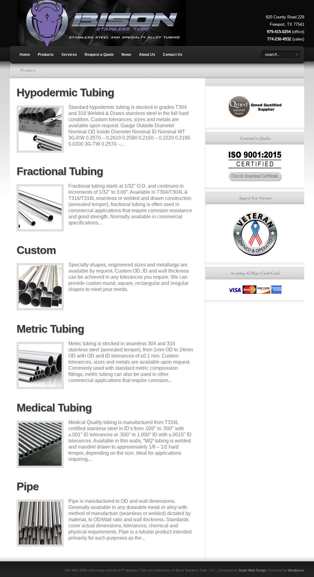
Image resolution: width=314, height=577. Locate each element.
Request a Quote (99, 54)
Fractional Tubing (60, 171)
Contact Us (172, 54)
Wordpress (296, 570)
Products (46, 54)
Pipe (28, 486)
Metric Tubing (50, 329)
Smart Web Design (252, 570)
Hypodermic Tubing (65, 92)
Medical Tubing (54, 407)
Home (25, 54)
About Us (147, 54)
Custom (36, 250)
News (126, 54)
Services (69, 54)
